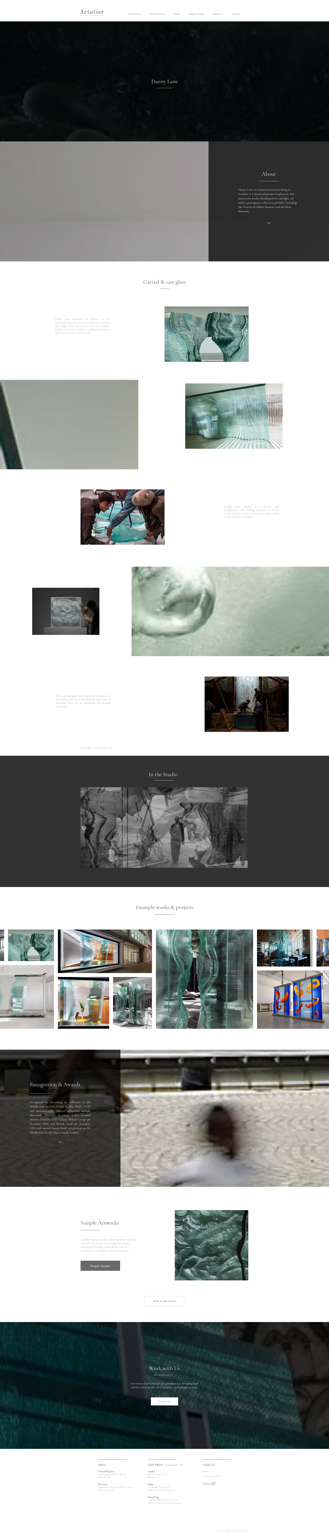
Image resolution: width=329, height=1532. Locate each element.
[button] (136, 14)
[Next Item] (323, 979)
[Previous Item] (6, 979)
